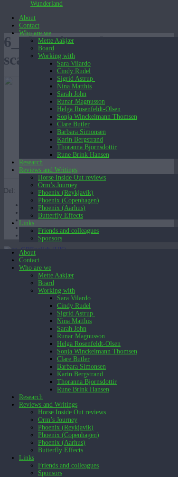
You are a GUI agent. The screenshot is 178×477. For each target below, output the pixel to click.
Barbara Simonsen (81, 131)
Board (46, 48)
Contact (29, 25)
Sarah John (71, 93)
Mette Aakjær (56, 40)
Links (26, 223)
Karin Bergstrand (80, 139)
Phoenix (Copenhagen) (68, 200)
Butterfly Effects (60, 215)
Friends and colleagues (68, 230)
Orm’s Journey (57, 185)
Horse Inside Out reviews (72, 177)
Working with (56, 55)
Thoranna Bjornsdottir (87, 147)
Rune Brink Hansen (83, 154)
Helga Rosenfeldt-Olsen (89, 109)
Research (31, 162)
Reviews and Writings (48, 169)
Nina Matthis (74, 86)
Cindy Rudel (74, 71)
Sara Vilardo (74, 63)
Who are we (35, 33)
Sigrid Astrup (76, 78)
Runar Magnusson (81, 101)
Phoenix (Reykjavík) (66, 192)
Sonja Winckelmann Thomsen (97, 116)
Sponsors (50, 238)
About (27, 17)
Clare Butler (73, 124)
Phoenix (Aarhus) (61, 207)
